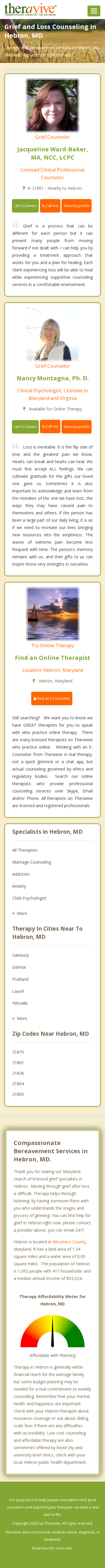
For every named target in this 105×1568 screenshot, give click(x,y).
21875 (18, 1052)
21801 (18, 1062)
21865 (18, 1094)
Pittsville (20, 1003)
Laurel (18, 991)
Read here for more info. (52, 1548)
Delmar (19, 967)
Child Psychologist (29, 898)
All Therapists (25, 850)
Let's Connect (25, 205)
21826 (18, 1073)
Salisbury (20, 955)
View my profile (76, 205)
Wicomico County (69, 1242)
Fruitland (20, 979)
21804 (18, 1083)
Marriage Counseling (31, 862)
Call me (51, 205)
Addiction (21, 874)
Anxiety (19, 886)
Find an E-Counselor (53, 698)
